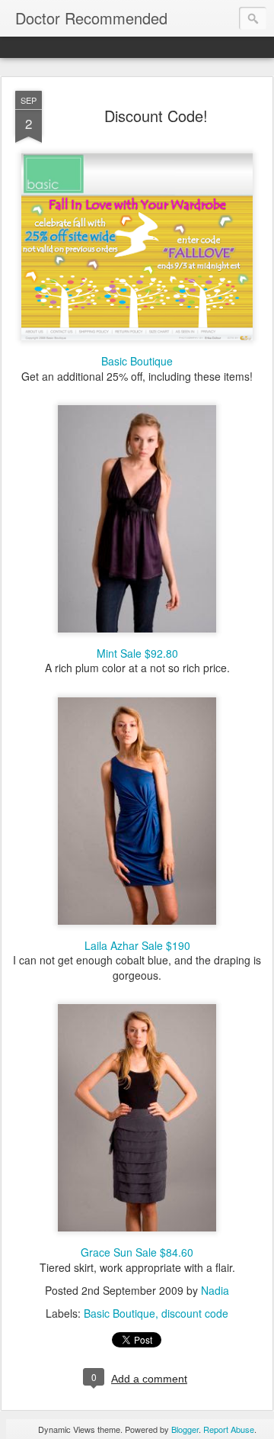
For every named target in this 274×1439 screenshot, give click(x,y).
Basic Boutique (137, 361)
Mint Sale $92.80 (137, 653)
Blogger (185, 1429)
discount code (194, 1313)
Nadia (215, 1290)
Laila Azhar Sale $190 (137, 945)
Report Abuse (228, 1429)
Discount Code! (156, 116)
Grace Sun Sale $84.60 (137, 1252)
